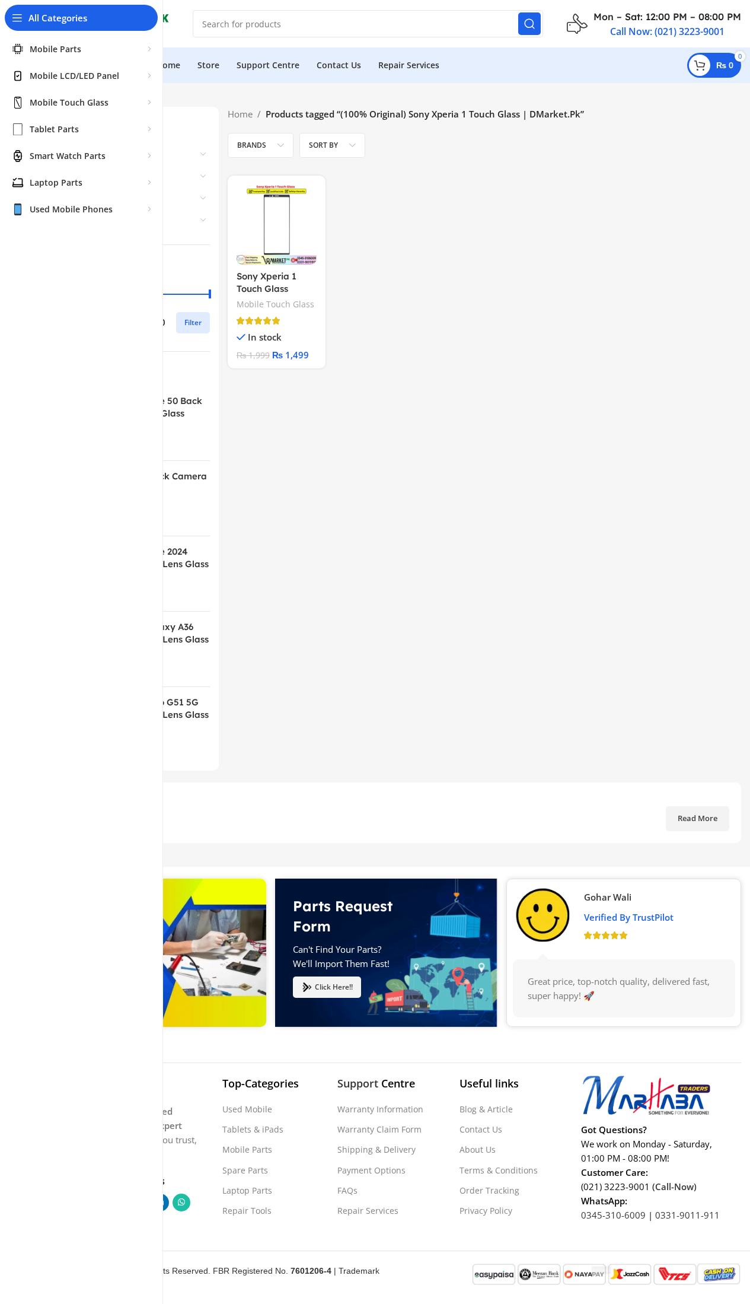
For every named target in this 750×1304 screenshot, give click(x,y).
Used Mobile (247, 1109)
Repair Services (367, 1210)
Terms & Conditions (498, 1170)
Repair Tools (247, 1210)
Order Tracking (489, 1190)
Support (357, 1083)
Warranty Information (380, 1109)
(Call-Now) (674, 1186)
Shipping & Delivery (376, 1149)
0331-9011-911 (687, 1215)
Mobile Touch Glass (275, 304)
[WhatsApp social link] (181, 1202)
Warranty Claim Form (379, 1129)
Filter (193, 322)
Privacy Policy (485, 1210)
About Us (477, 1149)
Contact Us (480, 1129)
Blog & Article (486, 1109)
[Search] (529, 23)
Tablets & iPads (252, 1129)
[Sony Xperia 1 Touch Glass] (277, 225)
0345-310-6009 (613, 1215)
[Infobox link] (654, 24)
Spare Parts (245, 1170)
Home (240, 114)
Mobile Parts (247, 1149)
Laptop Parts (247, 1190)
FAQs (347, 1190)
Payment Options (371, 1170)
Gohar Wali (607, 897)
